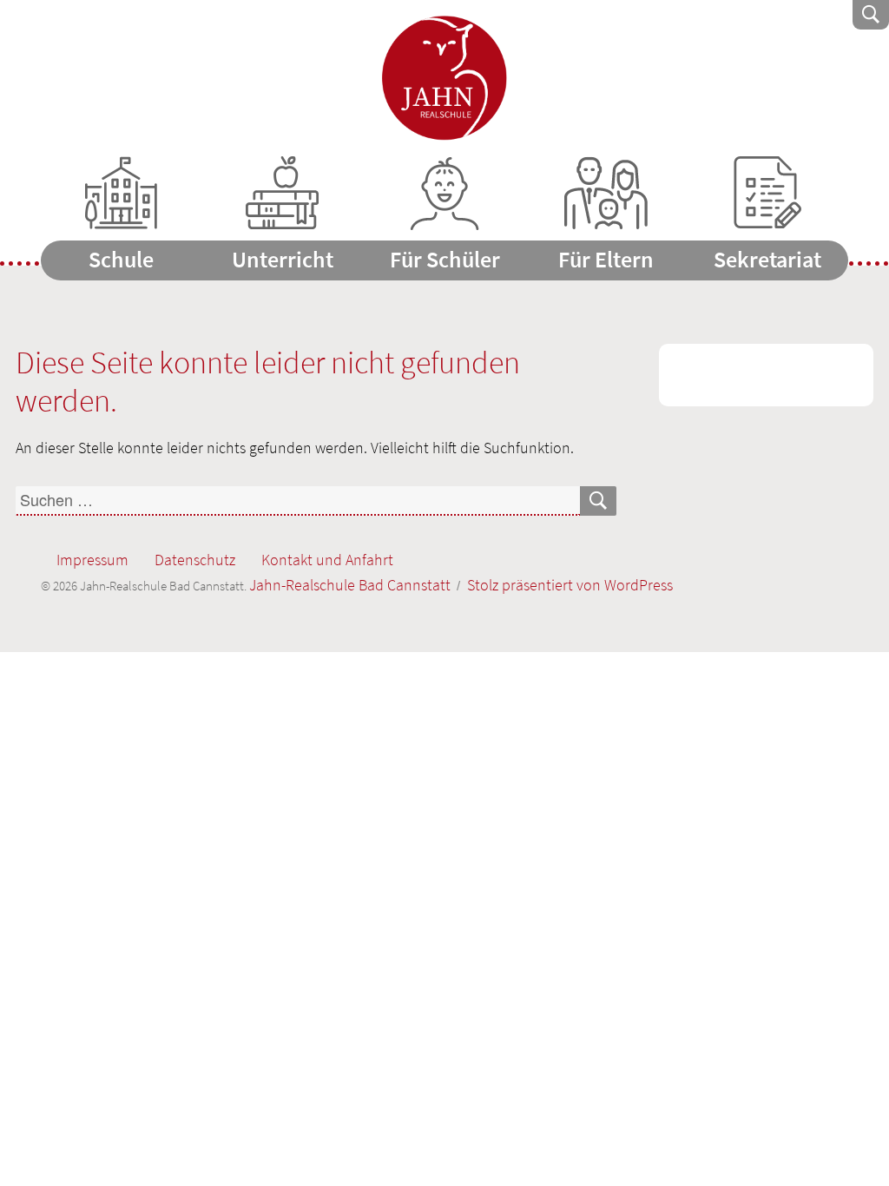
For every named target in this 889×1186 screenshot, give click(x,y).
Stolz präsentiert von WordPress (570, 585)
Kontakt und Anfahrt (327, 560)
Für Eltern (606, 259)
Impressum (92, 560)
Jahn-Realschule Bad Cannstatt (445, 78)
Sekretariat (767, 259)
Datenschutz (195, 560)
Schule (121, 259)
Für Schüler (445, 259)
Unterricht (282, 259)
